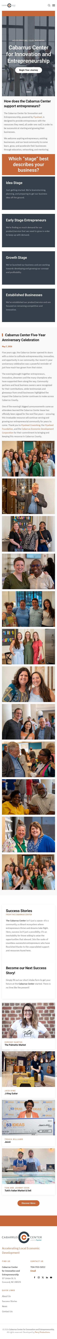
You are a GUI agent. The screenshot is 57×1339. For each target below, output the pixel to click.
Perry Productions (42, 1332)
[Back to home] (8, 5)
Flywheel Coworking (30, 425)
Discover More (28, 1203)
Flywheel (37, 117)
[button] (49, 5)
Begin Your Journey (28, 70)
